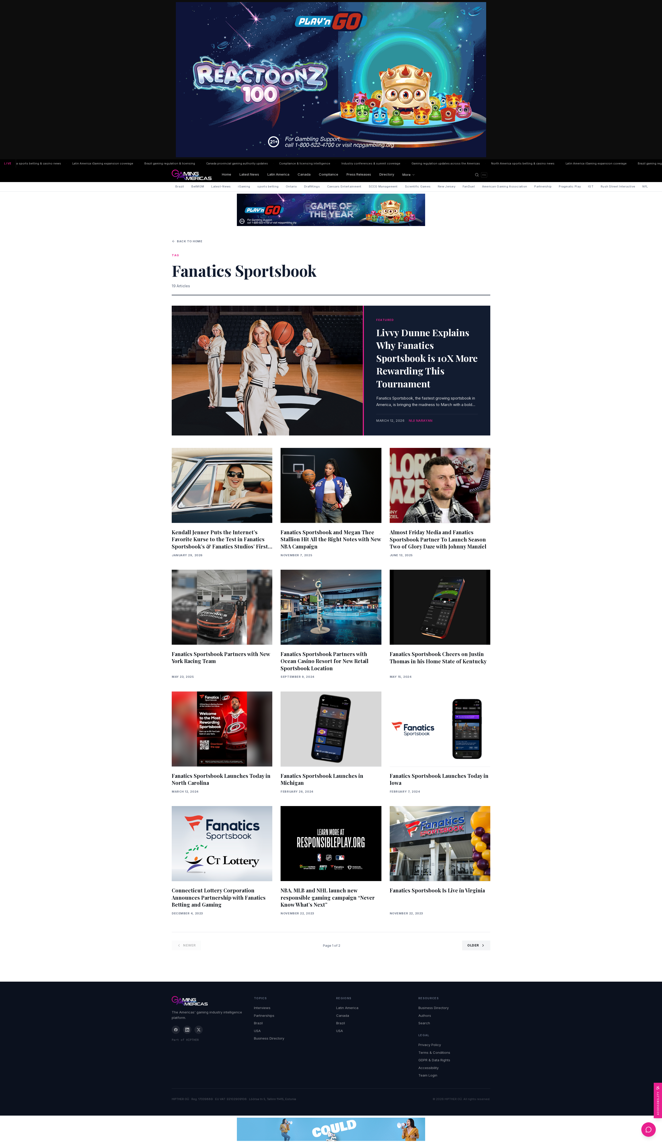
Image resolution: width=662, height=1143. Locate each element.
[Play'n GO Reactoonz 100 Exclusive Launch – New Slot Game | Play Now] (331, 210)
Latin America (278, 174)
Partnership (543, 186)
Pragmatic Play (570, 186)
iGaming (244, 186)
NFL (645, 186)
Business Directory (269, 1038)
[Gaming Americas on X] (198, 1030)
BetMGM (197, 186)
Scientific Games (418, 186)
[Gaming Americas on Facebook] (176, 1030)
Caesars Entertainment (344, 186)
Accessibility (428, 1068)
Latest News (249, 174)
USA (257, 1031)
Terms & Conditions (434, 1052)
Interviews (262, 1008)
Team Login (427, 1075)
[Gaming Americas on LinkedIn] (187, 1030)
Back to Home (189, 241)
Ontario (291, 186)
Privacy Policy (429, 1045)
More (406, 174)
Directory (386, 174)
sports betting (268, 186)
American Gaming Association (504, 186)
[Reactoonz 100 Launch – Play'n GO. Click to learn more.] (331, 79)
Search (424, 1023)
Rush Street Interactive (618, 186)
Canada (304, 174)
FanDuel (469, 186)
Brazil (179, 186)
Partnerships (264, 1015)
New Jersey (446, 186)
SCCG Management (383, 186)
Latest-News (221, 186)
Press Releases (359, 174)
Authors (424, 1015)
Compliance (328, 174)
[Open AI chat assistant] (648, 1129)
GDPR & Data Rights (434, 1060)
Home (226, 174)
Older (473, 945)
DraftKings (312, 186)
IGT (590, 186)
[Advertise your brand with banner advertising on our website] (331, 1129)
